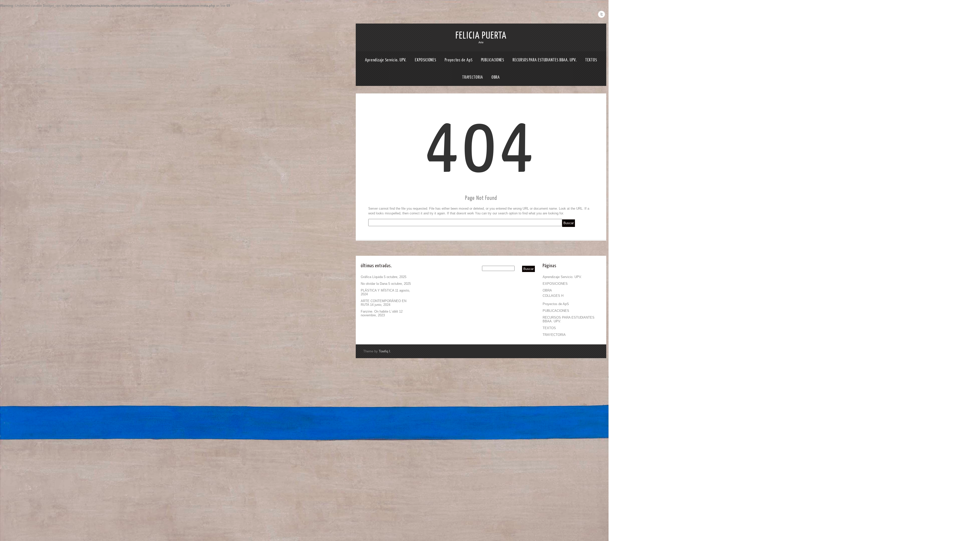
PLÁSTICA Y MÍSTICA (377, 290)
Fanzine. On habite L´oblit (379, 311)
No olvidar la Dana (374, 284)
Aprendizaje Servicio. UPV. (385, 60)
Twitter (601, 14)
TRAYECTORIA (472, 77)
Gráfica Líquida (372, 277)
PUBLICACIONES (492, 60)
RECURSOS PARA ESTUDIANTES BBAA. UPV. (544, 60)
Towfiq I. (385, 351)
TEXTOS (591, 60)
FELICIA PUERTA (481, 35)
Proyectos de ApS (458, 60)
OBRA (496, 77)
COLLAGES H (553, 296)
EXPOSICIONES (425, 60)
